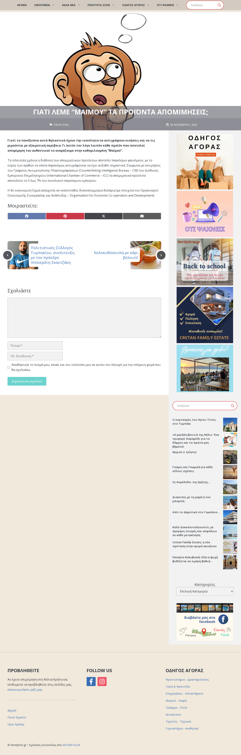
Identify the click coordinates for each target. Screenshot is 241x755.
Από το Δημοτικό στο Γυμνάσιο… (196, 512)
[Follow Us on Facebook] (91, 681)
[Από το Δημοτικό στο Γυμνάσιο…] (230, 517)
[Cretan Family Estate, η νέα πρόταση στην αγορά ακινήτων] (230, 547)
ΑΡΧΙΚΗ (22, 5)
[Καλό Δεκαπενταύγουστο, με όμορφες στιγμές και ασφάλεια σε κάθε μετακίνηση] (230, 532)
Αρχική (12, 710)
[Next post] (161, 255)
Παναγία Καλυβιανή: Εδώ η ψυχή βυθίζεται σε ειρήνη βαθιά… (195, 559)
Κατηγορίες (204, 584)
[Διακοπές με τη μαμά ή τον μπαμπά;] (230, 502)
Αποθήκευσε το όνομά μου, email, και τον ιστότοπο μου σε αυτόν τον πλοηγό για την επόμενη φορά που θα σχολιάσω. (86, 367)
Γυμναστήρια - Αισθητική (182, 728)
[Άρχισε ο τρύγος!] (230, 457)
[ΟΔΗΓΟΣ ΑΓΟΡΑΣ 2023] (205, 188)
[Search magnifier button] (219, 5)
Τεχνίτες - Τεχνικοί (178, 721)
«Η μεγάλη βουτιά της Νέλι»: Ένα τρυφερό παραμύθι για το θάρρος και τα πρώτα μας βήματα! (195, 440)
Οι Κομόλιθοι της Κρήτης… (191, 482)
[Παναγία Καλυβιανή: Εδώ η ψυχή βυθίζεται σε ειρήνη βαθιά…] (230, 562)
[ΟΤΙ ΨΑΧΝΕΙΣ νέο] (205, 236)
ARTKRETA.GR (71, 745)
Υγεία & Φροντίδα (178, 686)
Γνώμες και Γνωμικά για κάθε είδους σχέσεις (192, 469)
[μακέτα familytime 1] (205, 342)
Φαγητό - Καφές (176, 700)
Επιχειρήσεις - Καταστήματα (184, 693)
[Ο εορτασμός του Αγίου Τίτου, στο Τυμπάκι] (230, 425)
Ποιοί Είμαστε (17, 717)
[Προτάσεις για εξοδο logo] (205, 391)
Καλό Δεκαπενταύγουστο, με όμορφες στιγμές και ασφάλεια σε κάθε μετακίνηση (194, 531)
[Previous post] (7, 255)
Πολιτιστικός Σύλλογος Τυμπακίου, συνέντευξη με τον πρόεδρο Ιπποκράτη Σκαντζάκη (53, 255)
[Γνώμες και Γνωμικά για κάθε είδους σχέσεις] (230, 472)
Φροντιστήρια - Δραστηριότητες (187, 679)
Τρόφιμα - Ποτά (176, 707)
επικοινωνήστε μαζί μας (25, 690)
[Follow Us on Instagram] (102, 681)
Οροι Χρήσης (16, 724)
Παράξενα (61, 124)
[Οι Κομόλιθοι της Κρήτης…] (230, 487)
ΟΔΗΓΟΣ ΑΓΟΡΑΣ (133, 5)
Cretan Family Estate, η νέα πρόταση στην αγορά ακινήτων (194, 544)
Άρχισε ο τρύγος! (184, 452)
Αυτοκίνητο (173, 714)
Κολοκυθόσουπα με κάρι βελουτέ (116, 255)
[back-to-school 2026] (205, 284)
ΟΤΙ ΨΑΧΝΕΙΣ (165, 5)
